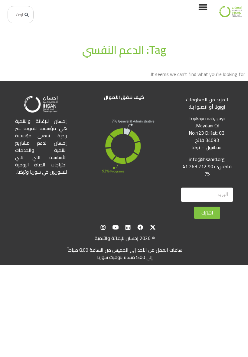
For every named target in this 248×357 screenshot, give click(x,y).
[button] (203, 7)
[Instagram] (103, 227)
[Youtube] (115, 227)
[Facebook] (140, 227)
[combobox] (21, 14)
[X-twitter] (152, 227)
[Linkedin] (127, 227)
